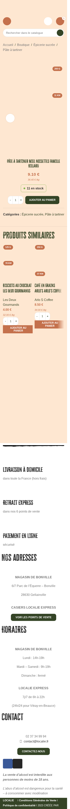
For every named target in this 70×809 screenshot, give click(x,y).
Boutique (23, 44)
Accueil (8, 44)
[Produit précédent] (5, 58)
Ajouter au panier (42, 199)
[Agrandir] (10, 118)
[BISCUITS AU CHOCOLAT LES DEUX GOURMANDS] (18, 258)
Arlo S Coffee (44, 299)
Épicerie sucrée (44, 44)
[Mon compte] (48, 21)
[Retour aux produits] (10, 58)
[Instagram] (17, 763)
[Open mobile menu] (7, 21)
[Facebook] (8, 763)
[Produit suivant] (14, 58)
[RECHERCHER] (60, 33)
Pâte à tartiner (12, 50)
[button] (18, 329)
